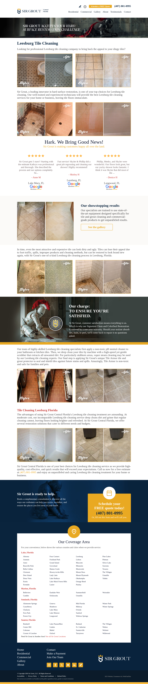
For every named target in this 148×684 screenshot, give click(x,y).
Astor (25, 563)
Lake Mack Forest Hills (58, 582)
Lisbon (78, 560)
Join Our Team (55, 657)
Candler (26, 596)
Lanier (52, 585)
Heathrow (53, 607)
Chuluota (26, 610)
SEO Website (109, 676)
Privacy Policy (32, 676)
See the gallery (97, 227)
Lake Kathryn (55, 578)
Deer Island (27, 575)
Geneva (52, 604)
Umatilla (105, 575)
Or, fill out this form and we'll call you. (109, 517)
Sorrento (105, 566)
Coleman (26, 630)
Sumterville (80, 630)
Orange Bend (81, 582)
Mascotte (79, 563)
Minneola (79, 566)
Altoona (26, 556)
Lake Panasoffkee (56, 624)
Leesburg (79, 556)
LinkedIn (74, 665)
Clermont (26, 572)
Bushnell (26, 624)
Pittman (105, 560)
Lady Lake (53, 575)
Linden (52, 627)
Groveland (53, 566)
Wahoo (105, 627)
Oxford (52, 633)
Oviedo (78, 610)
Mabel (52, 630)
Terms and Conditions (47, 676)
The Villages (107, 572)
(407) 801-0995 (122, 6)
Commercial (86, 11)
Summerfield (80, 593)
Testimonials (116, 11)
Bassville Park (28, 566)
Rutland (79, 624)
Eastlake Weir (55, 593)
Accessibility (21, 676)
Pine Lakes (106, 556)
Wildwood (106, 633)
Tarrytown (80, 633)
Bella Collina (28, 569)
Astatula (26, 560)
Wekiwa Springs (82, 616)
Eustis (25, 582)
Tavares (105, 569)
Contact (127, 11)
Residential (73, 11)
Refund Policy (61, 676)
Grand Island (54, 563)
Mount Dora (80, 572)
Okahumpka (80, 578)
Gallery (97, 11)
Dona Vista (27, 578)
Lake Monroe (55, 613)
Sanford (79, 613)
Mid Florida (80, 604)
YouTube (68, 665)
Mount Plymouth (82, 575)
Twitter (61, 665)
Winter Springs (107, 607)
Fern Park (26, 613)
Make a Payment (56, 653)
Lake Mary (54, 610)
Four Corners (54, 556)
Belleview (27, 593)
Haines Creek (55, 569)
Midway (79, 607)
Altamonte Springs (30, 604)
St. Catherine (81, 627)
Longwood (53, 616)
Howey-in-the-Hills (57, 572)
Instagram (49, 665)
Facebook (55, 665)
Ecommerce (117, 676)
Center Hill (27, 627)
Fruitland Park (55, 560)
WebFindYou (127, 676)
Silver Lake (106, 563)
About (105, 11)
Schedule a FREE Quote (100, 6)
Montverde (80, 569)
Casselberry (27, 607)
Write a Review (80, 6)
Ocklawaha (54, 596)
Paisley (78, 585)
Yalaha (104, 578)
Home (20, 649)
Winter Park (106, 604)
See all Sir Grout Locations (56, 636)
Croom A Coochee (30, 633)
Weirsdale (106, 593)
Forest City (27, 616)
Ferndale (26, 585)
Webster (105, 630)
